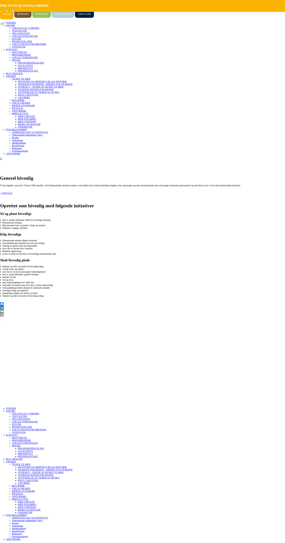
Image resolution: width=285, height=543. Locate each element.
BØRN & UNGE (20, 113)
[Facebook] (142, 304)
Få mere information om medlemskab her (19, 345)
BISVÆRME (18, 100)
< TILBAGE (6, 193)
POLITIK (16, 39)
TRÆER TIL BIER (21, 79)
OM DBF (10, 25)
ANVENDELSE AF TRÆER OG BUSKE (39, 92)
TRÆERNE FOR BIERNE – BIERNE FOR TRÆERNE (45, 84)
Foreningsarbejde (20, 151)
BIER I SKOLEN (26, 116)
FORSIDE (11, 23)
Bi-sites (15, 137)
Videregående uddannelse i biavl (27, 135)
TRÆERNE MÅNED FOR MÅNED (36, 89)
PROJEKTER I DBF (22, 41)
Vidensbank (17, 140)
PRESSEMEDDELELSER (31, 63)
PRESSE (16, 60)
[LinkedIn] (142, 307)
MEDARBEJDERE (21, 55)
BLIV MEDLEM (14, 73)
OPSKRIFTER (25, 127)
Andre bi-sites (84, 14)
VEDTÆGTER (19, 31)
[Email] (142, 311)
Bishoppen (17, 148)
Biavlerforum (18, 145)
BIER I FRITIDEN (27, 121)
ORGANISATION (21, 33)
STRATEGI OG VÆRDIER (25, 28)
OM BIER (11, 76)
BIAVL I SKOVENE (28, 95)
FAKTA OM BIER (21, 103)
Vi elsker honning (63, 14)
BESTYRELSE (19, 52)
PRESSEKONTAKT (28, 71)
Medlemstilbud (19, 143)
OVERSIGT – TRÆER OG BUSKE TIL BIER (41, 87)
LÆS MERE (24, 97)
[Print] (142, 315)
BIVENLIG (17, 108)
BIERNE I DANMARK (23, 105)
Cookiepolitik (6, 348)
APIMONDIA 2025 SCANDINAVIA (30, 132)
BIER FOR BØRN (27, 119)
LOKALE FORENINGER (25, 36)
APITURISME (19, 111)
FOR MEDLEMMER (16, 129)
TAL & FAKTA (25, 65)
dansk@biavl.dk (15, 372)
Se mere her (6, 403)
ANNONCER (19, 47)
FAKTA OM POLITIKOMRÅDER (29, 44)
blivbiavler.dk (41, 14)
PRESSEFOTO (25, 68)
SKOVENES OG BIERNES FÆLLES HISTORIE (42, 81)
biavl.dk (7, 14)
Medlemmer (22, 14)
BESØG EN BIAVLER (29, 124)
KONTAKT (12, 49)
